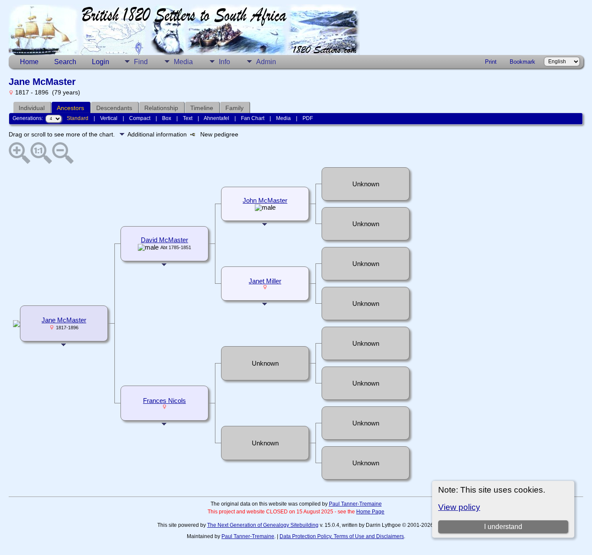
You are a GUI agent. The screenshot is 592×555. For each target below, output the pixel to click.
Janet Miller (265, 281)
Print (491, 61)
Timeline (201, 107)
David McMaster (164, 240)
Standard (77, 118)
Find (141, 61)
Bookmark (522, 61)
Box (166, 118)
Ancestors (70, 107)
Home (29, 61)
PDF (308, 118)
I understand (503, 526)
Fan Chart (252, 118)
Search (65, 61)
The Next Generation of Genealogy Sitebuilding (263, 525)
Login (100, 61)
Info (224, 61)
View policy (459, 507)
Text (187, 118)
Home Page (370, 512)
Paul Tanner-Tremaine (355, 504)
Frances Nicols (164, 400)
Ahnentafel (216, 118)
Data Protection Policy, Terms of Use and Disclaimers (342, 536)
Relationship (161, 107)
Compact (139, 118)
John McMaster (265, 200)
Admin (266, 61)
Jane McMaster (64, 320)
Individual (32, 107)
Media (183, 61)
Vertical (108, 118)
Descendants (114, 107)
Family (234, 107)
